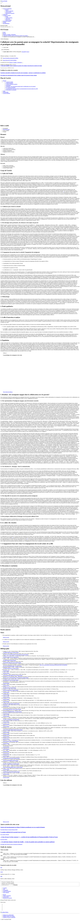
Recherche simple (4, 25)
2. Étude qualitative (9, 83)
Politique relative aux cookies (9, 916)
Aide (4, 889)
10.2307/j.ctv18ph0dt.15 (8, 763)
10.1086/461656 (6, 660)
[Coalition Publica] (4, 912)
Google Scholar (15, 652)
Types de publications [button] (7, 8)
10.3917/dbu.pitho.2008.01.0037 (9, 767)
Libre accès (8, 18)
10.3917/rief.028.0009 (7, 760)
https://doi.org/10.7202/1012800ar (9, 60)
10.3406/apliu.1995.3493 (8, 703)
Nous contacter (6, 892)
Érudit (7, 16)
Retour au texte (6, 637)
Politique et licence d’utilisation (9, 917)
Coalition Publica (9, 17)
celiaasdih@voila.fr (25, 51)
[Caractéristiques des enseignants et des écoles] (18, 389)
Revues (7, 9)
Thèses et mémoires (9, 10)
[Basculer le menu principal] (1, 3)
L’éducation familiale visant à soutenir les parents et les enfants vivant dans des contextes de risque (21, 65)
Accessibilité (5, 890)
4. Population (8, 85)
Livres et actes (8, 12)
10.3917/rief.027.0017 (7, 741)
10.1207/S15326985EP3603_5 (9, 666)
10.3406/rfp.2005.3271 (7, 652)
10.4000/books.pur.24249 (8, 758)
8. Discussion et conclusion (11, 89)
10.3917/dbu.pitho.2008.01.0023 (9, 729)
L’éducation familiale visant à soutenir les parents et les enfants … (16, 35)
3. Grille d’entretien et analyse (11, 84)
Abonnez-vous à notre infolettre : (8, 883)
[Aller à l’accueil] (3, 1)
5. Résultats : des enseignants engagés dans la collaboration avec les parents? (21, 86)
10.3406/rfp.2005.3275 (7, 657)
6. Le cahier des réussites (10, 87)
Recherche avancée (7, 21)
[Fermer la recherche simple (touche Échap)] (2, 2)
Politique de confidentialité (8, 915)
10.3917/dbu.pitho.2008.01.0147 (9, 675)
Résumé (4, 80)
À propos (9, 15)
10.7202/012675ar (18, 654)
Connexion (5, 14)
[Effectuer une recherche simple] (1, 2)
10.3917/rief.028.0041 (7, 690)
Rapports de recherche (10, 13)
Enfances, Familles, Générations (9, 34)
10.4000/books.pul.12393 (8, 771)
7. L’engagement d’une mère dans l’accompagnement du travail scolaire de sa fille (22, 88)
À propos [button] (5, 15)
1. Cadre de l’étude (9, 81)
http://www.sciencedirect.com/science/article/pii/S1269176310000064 (53, 664)
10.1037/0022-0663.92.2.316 (9, 662)
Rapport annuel (9, 20)
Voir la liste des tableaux (8, 391)
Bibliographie (5, 92)
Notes (4, 91)
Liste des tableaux (6, 93)
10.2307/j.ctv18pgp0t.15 (8, 719)
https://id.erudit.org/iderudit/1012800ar (10, 58)
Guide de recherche (7, 891)
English (4, 22)
